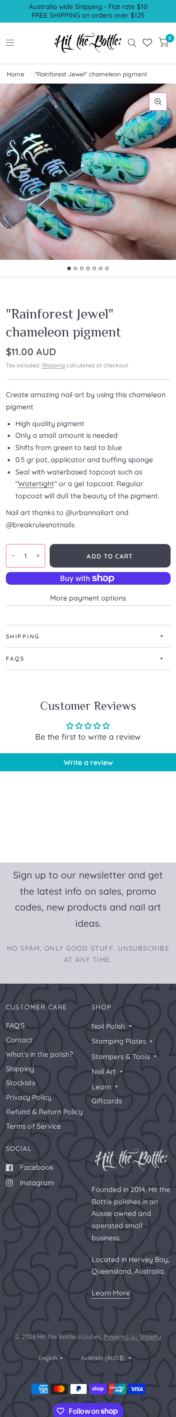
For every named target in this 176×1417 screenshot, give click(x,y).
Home (15, 74)
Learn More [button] (111, 1292)
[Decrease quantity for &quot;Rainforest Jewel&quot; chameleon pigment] (13, 555)
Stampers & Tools (121, 1056)
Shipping (53, 365)
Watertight (36, 483)
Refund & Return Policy (44, 1111)
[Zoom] (158, 102)
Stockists (20, 1082)
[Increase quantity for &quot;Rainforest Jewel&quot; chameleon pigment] (38, 555)
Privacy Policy (28, 1097)
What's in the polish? (39, 1054)
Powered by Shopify (132, 1336)
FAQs (15, 658)
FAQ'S (15, 1025)
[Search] (132, 43)
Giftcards (107, 1100)
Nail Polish (108, 1026)
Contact (19, 1039)
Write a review (88, 762)
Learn (101, 1086)
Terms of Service (33, 1126)
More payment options (88, 597)
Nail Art (104, 1071)
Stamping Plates (119, 1041)
